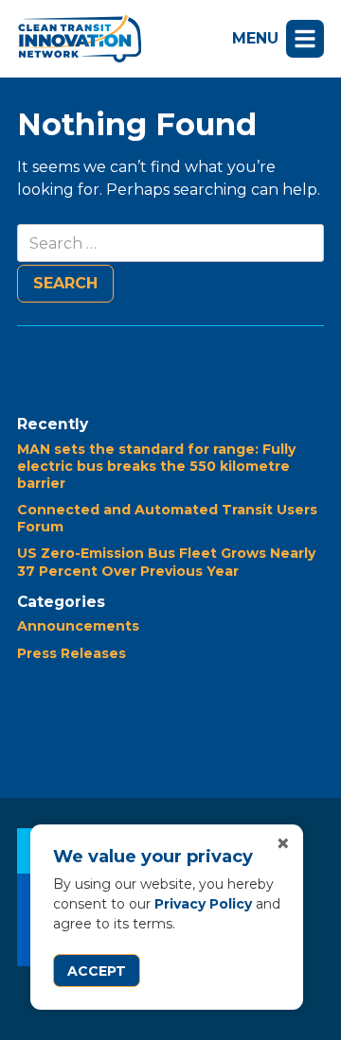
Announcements (78, 625)
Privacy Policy (203, 903)
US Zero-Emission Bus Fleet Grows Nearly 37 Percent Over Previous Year (166, 562)
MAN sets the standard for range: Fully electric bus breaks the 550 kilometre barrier (156, 466)
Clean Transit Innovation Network (79, 38)
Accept (96, 970)
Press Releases (71, 653)
